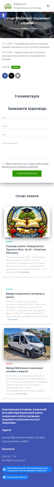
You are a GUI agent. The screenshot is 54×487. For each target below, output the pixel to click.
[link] (3, 15)
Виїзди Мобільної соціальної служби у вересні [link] (24, 369)
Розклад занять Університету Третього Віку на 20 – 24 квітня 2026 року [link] (26, 249)
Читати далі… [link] (24, 272)
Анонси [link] (16, 67)
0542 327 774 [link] (9, 456)
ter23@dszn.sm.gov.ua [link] (13, 460)
